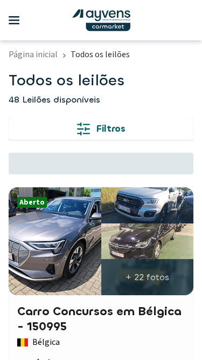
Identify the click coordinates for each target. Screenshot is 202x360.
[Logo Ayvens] (101, 20)
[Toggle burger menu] (14, 20)
